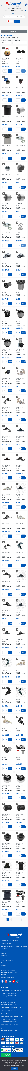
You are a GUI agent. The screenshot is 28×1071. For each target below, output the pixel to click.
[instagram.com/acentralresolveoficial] (6, 981)
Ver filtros (13, 32)
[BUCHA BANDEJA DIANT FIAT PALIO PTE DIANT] (7, 749)
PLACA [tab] (5, 10)
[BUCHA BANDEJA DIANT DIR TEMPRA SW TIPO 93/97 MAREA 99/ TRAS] (21, 139)
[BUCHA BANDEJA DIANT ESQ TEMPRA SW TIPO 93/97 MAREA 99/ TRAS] (7, 226)
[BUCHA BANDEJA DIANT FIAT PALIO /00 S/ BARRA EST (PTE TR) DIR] (21, 430)
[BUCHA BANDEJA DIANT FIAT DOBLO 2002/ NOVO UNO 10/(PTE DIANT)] (21, 284)
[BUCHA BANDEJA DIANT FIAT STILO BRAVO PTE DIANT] (7, 807)
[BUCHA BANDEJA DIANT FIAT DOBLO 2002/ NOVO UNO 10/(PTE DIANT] (7, 284)
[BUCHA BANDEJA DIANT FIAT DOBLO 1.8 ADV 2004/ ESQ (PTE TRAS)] (21, 255)
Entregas (3, 953)
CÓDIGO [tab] (21, 10)
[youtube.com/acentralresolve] (13, 981)
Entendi (14, 1068)
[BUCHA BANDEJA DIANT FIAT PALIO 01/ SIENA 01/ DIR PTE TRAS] (21, 575)
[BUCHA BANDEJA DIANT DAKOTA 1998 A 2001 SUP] (21, 81)
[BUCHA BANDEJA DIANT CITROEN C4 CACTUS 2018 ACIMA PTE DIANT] (7, 81)
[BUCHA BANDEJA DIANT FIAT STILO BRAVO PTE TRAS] (7, 837)
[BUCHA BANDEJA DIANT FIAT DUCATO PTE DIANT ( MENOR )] (21, 343)
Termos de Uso (5, 963)
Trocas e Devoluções (6, 958)
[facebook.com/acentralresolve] (2, 981)
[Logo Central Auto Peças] (13, 4)
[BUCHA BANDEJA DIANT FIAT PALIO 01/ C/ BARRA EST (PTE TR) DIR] (7, 546)
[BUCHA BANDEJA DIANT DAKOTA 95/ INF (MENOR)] (7, 110)
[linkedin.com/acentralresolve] (10, 981)
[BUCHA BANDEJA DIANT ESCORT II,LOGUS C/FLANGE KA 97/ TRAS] (7, 168)
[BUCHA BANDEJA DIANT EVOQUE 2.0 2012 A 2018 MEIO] (21, 226)
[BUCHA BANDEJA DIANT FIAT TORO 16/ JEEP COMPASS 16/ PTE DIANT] (21, 866)
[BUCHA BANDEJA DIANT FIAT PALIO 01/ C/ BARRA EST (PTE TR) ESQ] (21, 546)
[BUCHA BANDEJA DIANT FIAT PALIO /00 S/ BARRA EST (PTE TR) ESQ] (21, 488)
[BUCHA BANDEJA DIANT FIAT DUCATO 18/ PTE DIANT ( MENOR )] (7, 314)
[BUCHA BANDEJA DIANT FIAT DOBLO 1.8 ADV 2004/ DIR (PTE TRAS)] (7, 255)
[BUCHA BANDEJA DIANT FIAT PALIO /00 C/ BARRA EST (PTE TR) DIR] (21, 372)
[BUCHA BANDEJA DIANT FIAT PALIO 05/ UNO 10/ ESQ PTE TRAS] (21, 692)
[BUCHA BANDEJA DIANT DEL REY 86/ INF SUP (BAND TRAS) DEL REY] (21, 110)
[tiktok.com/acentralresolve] (17, 981)
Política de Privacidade (7, 960)
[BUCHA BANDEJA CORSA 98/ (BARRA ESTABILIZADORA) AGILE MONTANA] (7, 52)
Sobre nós (3, 965)
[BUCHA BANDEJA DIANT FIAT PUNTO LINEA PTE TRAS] (7, 778)
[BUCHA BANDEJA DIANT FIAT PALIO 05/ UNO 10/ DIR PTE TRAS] (7, 662)
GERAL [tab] (14, 13)
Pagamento (4, 955)
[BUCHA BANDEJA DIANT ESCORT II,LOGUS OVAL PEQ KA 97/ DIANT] (7, 197)
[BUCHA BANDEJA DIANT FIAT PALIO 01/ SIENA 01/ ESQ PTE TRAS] (7, 633)
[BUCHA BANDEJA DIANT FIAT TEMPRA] (7, 866)
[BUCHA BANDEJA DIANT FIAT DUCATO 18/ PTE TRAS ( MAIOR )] (21, 313)
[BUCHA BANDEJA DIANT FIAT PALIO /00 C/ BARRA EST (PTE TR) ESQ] (21, 401)
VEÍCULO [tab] (13, 10)
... (15, 920)
